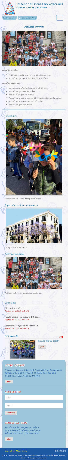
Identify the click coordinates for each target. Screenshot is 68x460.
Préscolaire (11, 116)
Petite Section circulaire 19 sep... (22, 317)
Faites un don (9, 17)
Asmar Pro (43, 458)
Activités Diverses (14, 254)
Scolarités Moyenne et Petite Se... (22, 325)
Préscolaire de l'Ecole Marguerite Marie (23, 198)
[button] (7, 48)
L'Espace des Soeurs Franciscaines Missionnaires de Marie (29, 455)
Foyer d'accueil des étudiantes (21, 205)
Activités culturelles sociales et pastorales (23, 293)
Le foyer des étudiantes (15, 247)
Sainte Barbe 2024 (44, 341)
